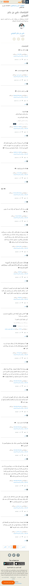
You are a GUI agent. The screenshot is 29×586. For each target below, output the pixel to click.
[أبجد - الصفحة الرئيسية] (19, 1)
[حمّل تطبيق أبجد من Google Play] (8, 563)
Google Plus (22, 59)
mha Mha (19, 54)
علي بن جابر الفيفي (15, 5)
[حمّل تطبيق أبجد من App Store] (20, 563)
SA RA (20, 329)
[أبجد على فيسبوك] (18, 555)
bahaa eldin (19, 246)
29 (9, 547)
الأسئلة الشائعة (13, 577)
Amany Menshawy (17, 193)
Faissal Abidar (18, 216)
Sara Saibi (19, 173)
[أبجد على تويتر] (13, 555)
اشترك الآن (6, 1)
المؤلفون (22, 5)
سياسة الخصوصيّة (18, 583)
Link (20, 59)
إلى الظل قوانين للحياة (9, 329)
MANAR (20, 272)
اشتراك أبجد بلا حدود (5, 577)
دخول (1, 1)
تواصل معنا (19, 577)
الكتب (24, 577)
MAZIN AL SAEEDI (18, 126)
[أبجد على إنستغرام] (9, 555)
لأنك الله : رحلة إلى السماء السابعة (21, 56)
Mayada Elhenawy (17, 95)
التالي (5, 547)
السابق (23, 547)
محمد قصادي (19, 506)
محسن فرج (19, 75)
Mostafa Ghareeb (18, 381)
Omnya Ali (19, 352)
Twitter (25, 59)
